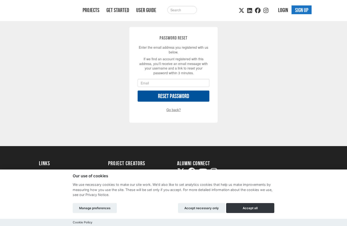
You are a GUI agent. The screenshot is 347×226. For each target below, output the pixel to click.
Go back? (173, 109)
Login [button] (283, 10)
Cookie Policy (82, 222)
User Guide (146, 10)
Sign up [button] (301, 10)
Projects (91, 10)
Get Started (117, 10)
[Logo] (54, 11)
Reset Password (173, 96)
